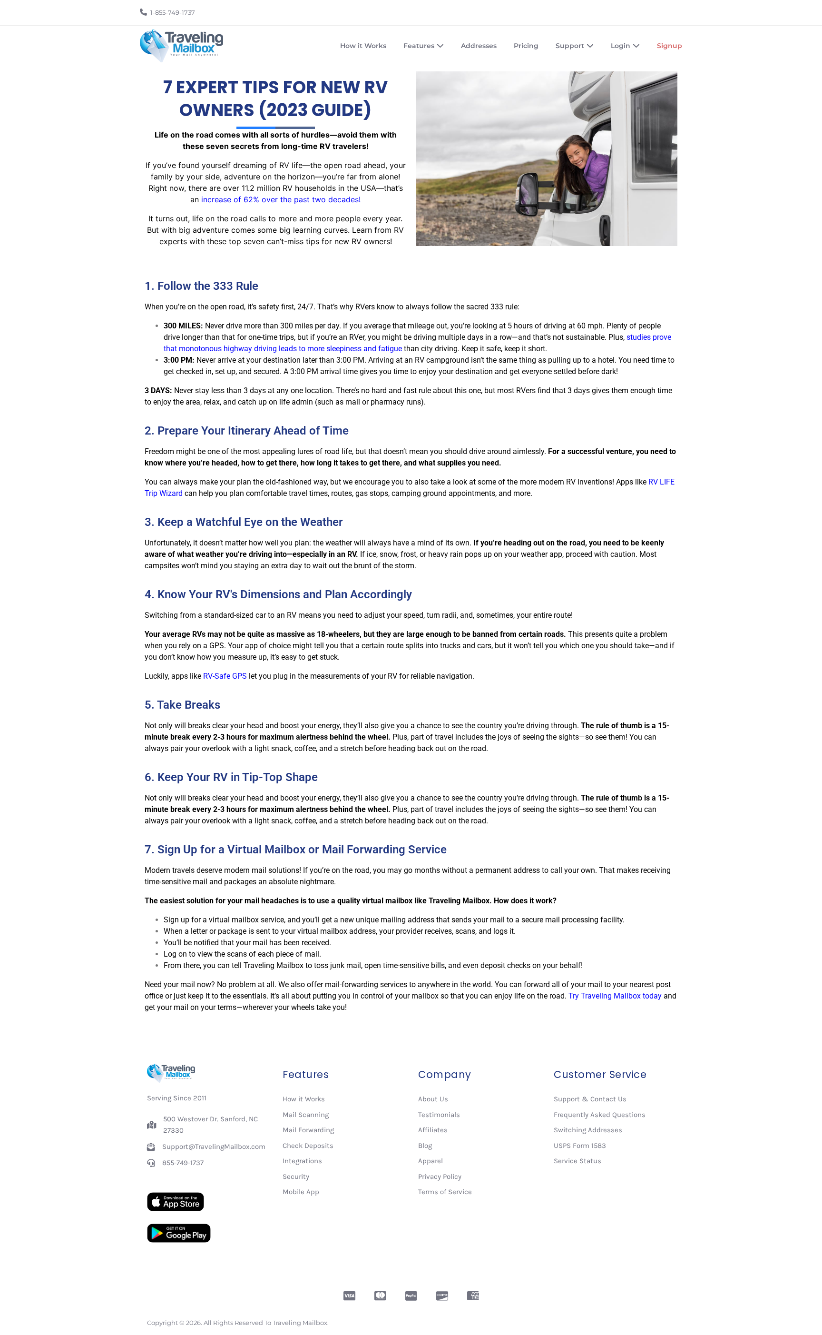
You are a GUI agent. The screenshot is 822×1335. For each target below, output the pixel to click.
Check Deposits (308, 1145)
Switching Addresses (588, 1130)
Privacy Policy (439, 1176)
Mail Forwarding (308, 1130)
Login (620, 45)
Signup (669, 45)
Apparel (430, 1161)
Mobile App (301, 1191)
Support (570, 45)
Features (418, 45)
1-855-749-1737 (172, 12)
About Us (433, 1099)
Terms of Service (445, 1191)
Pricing (526, 45)
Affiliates (433, 1130)
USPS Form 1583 (580, 1145)
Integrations (302, 1161)
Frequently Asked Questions (600, 1114)
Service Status (577, 1161)
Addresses (479, 45)
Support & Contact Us (590, 1099)
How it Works (363, 45)
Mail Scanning (306, 1114)
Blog (425, 1145)
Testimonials (439, 1114)
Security (296, 1176)
